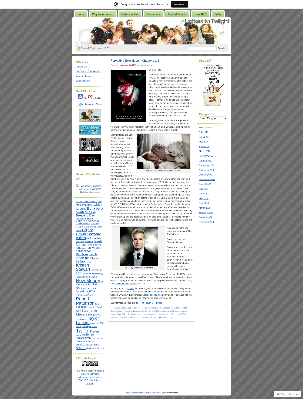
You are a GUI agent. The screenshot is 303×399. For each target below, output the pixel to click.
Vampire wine (173, 109)
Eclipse (87, 230)
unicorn (99, 338)
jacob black (84, 258)
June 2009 (204, 193)
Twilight (84, 331)
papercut (157, 314)
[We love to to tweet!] (90, 134)
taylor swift (94, 323)
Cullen (79, 226)
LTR (153, 303)
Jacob (93, 254)
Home (81, 14)
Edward (82, 234)
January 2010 (205, 160)
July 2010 (203, 132)
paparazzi (87, 288)
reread (179, 314)
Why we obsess (83, 76)
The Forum (146, 303)
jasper (97, 258)
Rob (90, 294)
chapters (165, 311)
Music (93, 276)
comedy (95, 223)
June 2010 (204, 137)
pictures (90, 291)
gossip (97, 248)
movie (86, 276)
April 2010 (204, 146)
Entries (87, 48)
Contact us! (81, 66)
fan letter (81, 244)
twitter (92, 338)
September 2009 (207, 179)
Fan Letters (153, 14)
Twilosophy (82, 338)
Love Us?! (200, 14)
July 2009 (203, 189)
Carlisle (129, 308)
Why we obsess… (102, 14)
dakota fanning (89, 227)
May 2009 (203, 198)
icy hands (132, 314)
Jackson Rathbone (83, 252)
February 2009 (206, 212)
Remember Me (168, 314)
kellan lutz (83, 261)
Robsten (92, 307)
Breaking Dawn (86, 215)
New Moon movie (151, 308)
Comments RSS (101, 48)
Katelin (130, 288)
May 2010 (203, 142)
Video (81, 348)
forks (84, 248)
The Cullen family (125, 317)
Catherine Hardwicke (87, 220)
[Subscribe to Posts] (80, 98)
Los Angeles (96, 270)
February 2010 (206, 156)
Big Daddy (90, 212)
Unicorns (80, 341)
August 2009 (205, 184)
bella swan (135, 311)
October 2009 (205, 175)
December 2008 (206, 222)
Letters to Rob (130, 14)
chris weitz (83, 223)
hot (78, 251)
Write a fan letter (83, 81)
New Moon (86, 280)
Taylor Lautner (87, 320)
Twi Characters (165, 308)
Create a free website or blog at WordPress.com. (145, 393)
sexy (78, 311)
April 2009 (204, 203)
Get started (179, 4)
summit (90, 315)
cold (172, 311)
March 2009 (204, 208)
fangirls (98, 241)
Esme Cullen (121, 314)
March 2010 (204, 151)
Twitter (159, 303)
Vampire (90, 341)
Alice (89, 204)
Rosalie (100, 307)
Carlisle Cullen (155, 311)
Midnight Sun (89, 273)
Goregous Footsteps (152, 295)
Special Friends (177, 14)
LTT (79, 273)
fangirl (90, 241)
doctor (177, 311)
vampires (81, 344)
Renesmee (81, 295)
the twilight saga (90, 324)
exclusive (91, 238)
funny (90, 247)
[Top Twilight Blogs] (90, 189)
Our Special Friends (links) (88, 71)
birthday (144, 311)
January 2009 (205, 217)
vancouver (93, 344)
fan (86, 241)
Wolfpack (91, 348)
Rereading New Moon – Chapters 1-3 (134, 60)
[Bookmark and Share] (90, 104)
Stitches (113, 317)
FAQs (218, 14)
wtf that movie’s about (126, 283)
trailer (94, 327)
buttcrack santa (84, 218)
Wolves (100, 348)
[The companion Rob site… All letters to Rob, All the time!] (90, 121)
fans (78, 247)
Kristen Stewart (83, 267)
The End (137, 317)
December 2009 (206, 165)
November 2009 (206, 170)
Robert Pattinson (85, 301)
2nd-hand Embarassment (86, 202)
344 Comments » (165, 317)
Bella (91, 208)
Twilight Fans (88, 335)
